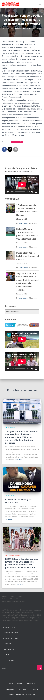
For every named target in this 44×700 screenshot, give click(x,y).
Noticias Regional (11, 638)
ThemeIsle (31, 695)
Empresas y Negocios (13, 555)
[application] (22, 184)
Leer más (18, 459)
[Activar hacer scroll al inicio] (39, 695)
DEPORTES (31, 684)
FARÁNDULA (10, 689)
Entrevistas (8, 649)
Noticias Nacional (11, 633)
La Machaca (9, 496)
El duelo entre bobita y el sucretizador (18, 501)
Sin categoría (17, 142)
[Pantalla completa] (36, 192)
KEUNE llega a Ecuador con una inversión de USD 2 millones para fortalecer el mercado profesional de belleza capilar (21, 563)
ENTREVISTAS (22, 689)
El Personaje (8, 660)
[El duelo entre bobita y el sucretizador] (22, 479)
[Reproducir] (8, 192)
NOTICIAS (20, 684)
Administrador (23, 223)
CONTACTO (34, 689)
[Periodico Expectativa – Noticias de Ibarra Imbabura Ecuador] (11, 4)
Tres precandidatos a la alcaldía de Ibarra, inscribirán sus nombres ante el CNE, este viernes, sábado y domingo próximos (21, 437)
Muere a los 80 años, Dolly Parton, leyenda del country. (27, 256)
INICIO (11, 684)
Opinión (6, 655)
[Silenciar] (32, 192)
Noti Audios (8, 644)
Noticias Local (9, 627)
